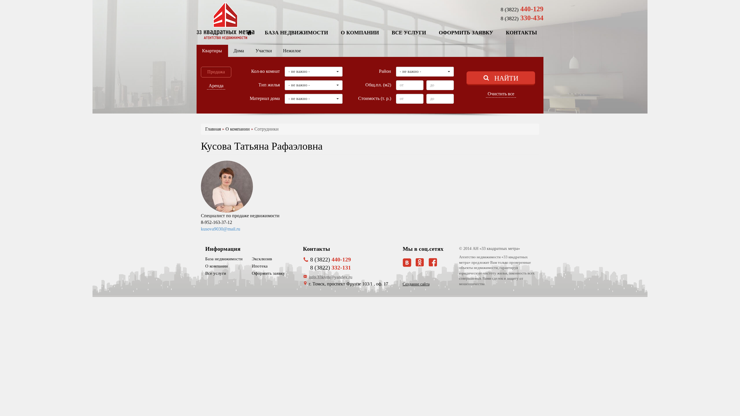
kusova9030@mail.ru (220, 228)
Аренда (216, 85)
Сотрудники (266, 129)
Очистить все (501, 93)
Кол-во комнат (265, 71)
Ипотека (260, 266)
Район (385, 71)
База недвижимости (296, 32)
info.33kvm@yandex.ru (330, 277)
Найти (506, 78)
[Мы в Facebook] (433, 262)
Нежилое (292, 50)
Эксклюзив (262, 259)
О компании (360, 32)
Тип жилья (269, 84)
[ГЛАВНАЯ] (249, 33)
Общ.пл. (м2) (378, 84)
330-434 (522, 18)
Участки (264, 50)
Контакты (521, 32)
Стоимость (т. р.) (374, 98)
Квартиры (212, 50)
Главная (213, 129)
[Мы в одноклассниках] (420, 264)
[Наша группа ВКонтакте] (407, 262)
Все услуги (409, 32)
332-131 (330, 267)
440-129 (522, 9)
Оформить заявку (466, 32)
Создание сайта (416, 284)
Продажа (216, 71)
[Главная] (225, 21)
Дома (239, 50)
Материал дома (265, 98)
